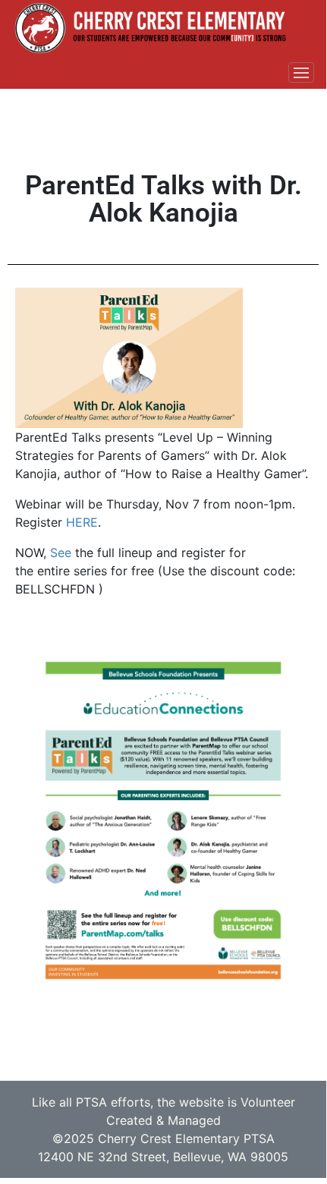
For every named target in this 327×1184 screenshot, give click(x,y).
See (60, 552)
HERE (82, 522)
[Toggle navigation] (301, 72)
